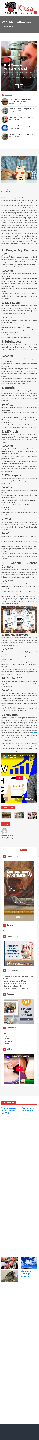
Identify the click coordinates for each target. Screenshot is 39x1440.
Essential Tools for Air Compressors (22, 134)
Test (4, 931)
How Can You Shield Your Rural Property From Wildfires (21, 100)
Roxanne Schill (8, 835)
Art (5, 1034)
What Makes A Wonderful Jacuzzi (22, 117)
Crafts (6, 1036)
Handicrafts (8, 1041)
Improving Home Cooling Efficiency (22, 109)
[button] (36, 12)
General (7, 57)
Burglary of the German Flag (18, 64)
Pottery (6, 1043)
